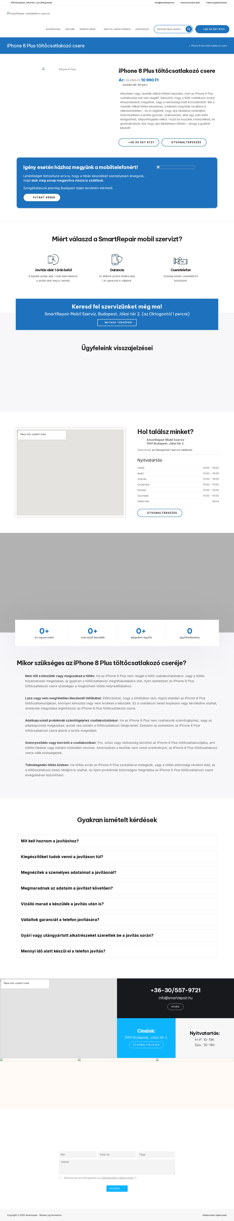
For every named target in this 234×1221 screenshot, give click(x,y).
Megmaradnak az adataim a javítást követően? (67, 888)
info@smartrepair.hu (175, 997)
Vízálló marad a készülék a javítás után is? (62, 903)
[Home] (187, 45)
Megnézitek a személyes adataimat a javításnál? (68, 872)
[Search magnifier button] (189, 29)
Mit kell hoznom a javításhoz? (50, 841)
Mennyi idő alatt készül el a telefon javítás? (63, 951)
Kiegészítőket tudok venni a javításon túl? (62, 856)
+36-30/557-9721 (175, 990)
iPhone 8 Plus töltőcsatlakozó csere (209, 45)
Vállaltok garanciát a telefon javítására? (60, 919)
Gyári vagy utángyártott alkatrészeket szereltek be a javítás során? (87, 935)
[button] (117, 841)
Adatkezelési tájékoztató (117, 1178)
